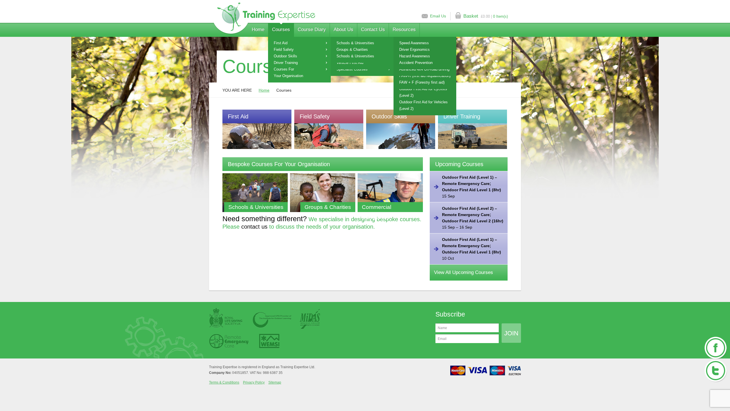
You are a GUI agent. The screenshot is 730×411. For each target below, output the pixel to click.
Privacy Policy (254, 382)
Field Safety (284, 49)
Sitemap (274, 382)
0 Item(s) (500, 16)
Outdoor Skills (285, 56)
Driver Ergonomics (414, 49)
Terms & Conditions (224, 382)
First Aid (280, 43)
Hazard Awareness (414, 56)
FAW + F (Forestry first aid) (422, 82)
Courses (281, 29)
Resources (404, 29)
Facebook (715, 348)
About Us (343, 29)
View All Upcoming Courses (463, 272)
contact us (254, 226)
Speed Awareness (414, 43)
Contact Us (373, 29)
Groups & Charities (352, 49)
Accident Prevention (416, 63)
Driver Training (286, 63)
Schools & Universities (355, 43)
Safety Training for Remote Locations (264, 18)
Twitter (715, 371)
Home (258, 29)
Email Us (438, 16)
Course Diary (312, 29)
